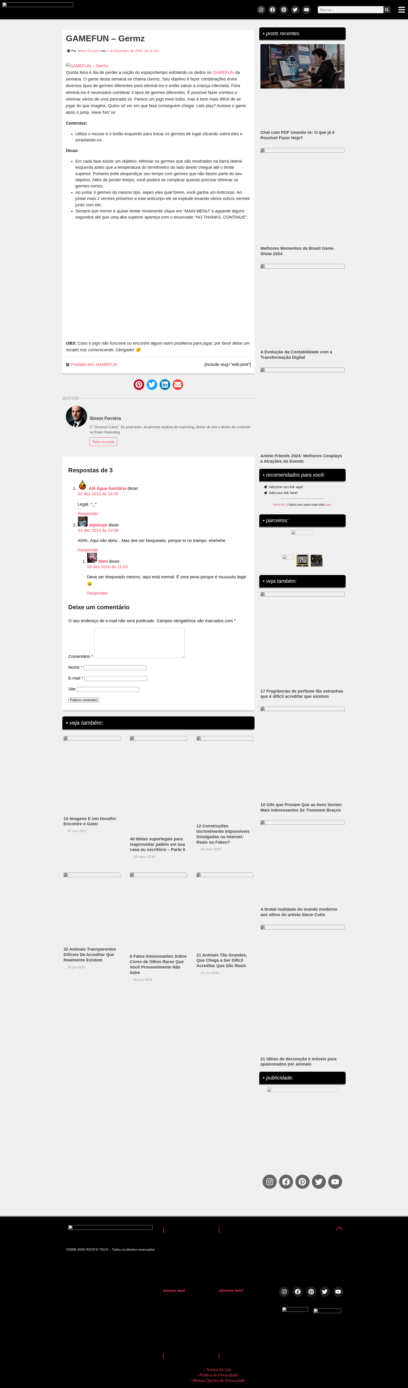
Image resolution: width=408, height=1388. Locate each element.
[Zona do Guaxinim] (317, 561)
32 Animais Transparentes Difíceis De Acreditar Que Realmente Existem (90, 954)
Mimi (103, 561)
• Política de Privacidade (217, 1375)
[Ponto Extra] (302, 561)
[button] (139, 384)
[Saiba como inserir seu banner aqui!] (288, 561)
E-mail (75, 678)
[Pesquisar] (387, 9)
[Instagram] (261, 9)
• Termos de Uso (217, 1370)
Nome (75, 667)
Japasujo (98, 525)
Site (72, 689)
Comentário (80, 656)
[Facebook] (272, 9)
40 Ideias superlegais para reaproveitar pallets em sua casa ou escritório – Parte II (157, 844)
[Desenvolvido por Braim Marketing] (327, 1311)
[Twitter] (295, 9)
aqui (328, 504)
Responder (88, 513)
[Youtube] (306, 9)
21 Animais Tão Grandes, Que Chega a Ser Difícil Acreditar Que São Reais (221, 960)
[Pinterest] (284, 9)
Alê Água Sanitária (107, 488)
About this (279, 504)
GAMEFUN (223, 72)
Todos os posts (103, 442)
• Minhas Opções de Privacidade (217, 1381)
